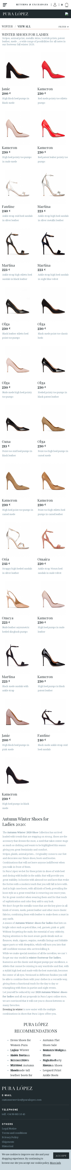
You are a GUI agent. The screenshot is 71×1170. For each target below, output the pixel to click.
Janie (6, 88)
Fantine (8, 206)
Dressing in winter (13, 1009)
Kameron (45, 88)
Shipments (8, 1141)
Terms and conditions (14, 1133)
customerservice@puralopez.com (21, 1099)
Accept (61, 1155)
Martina (44, 206)
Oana (6, 441)
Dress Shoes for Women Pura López (20, 1045)
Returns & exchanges (32, 4)
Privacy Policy (10, 1137)
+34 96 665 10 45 (16, 1114)
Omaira (43, 559)
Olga (6, 323)
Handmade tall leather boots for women (21, 1075)
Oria (5, 559)
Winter (7, 26)
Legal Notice (9, 1128)
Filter (62, 26)
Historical (7, 1146)
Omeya (7, 617)
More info (55, 1163)
